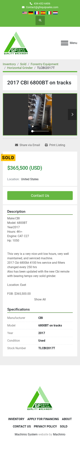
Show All (40, 299)
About (67, 419)
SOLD (63, 426)
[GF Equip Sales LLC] (40, 398)
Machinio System (26, 434)
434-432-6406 (42, 3)
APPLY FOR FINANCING (43, 419)
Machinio (59, 434)
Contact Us (40, 195)
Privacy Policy (45, 426)
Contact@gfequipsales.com (42, 7)
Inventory (16, 419)
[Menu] (64, 43)
